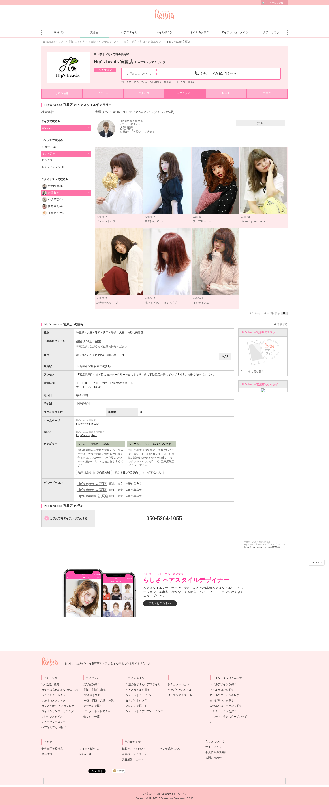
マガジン (59, 32)
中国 (87, 700)
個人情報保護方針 (215, 752)
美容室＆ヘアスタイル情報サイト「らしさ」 (164, 793)
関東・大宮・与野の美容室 (125, 483)
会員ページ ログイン (134, 754)
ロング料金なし (152, 472)
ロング (143, 700)
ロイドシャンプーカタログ (57, 711)
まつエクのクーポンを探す (226, 705)
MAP (225, 356)
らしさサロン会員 (274, 3)
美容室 (94, 32)
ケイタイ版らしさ (90, 748)
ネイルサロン (164, 32)
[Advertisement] (164, 634)
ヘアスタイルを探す (138, 689)
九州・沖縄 (107, 700)
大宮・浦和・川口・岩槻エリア (142, 41)
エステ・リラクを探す (223, 711)
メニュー (103, 93)
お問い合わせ (212, 757)
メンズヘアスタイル (180, 695)
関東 (87, 689)
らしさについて (213, 741)
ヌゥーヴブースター (53, 721)
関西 (95, 689)
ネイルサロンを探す (222, 689)
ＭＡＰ (226, 93)
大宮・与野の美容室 (131, 332)
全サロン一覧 (91, 716)
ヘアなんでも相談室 (53, 727)
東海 (103, 689)
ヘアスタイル (129, 32)
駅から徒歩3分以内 (126, 472)
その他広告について (172, 748)
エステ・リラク (270, 32)
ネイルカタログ (199, 32)
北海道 (88, 695)
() (49, 146)
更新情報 (46, 754)
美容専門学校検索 (52, 748)
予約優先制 (103, 472)
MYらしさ (85, 754)
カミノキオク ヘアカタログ (57, 705)
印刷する (282, 324)
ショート (131, 695)
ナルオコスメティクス (54, 700)
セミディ (131, 700)
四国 (95, 700)
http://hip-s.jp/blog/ (87, 435)
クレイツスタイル (52, 716)
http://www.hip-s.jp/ (87, 423)
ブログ (267, 93)
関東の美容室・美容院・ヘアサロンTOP (93, 41)
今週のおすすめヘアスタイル (143, 684)
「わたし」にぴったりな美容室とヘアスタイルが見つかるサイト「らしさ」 (107, 663)
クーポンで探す (92, 705)
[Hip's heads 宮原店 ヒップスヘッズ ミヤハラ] (68, 67)
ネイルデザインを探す (223, 684)
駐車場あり (85, 472)
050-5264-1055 (217, 74)
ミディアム (145, 695)
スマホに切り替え (253, 371)
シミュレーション (178, 684)
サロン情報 (62, 93)
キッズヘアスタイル (180, 689)
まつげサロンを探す (222, 700)
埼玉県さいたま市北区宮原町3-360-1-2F (100, 354)
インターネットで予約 (96, 711)
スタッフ (144, 93)
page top (316, 562)
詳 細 (260, 123)
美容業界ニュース (132, 759)
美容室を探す (91, 684)
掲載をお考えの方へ (134, 748)
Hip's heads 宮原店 (129, 61)
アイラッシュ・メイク (234, 32)
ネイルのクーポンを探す (224, 695)
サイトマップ (212, 746)
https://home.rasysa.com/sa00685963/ (262, 547)
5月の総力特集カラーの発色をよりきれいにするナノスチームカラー (60, 690)
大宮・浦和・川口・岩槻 (101, 332)
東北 (97, 695)
